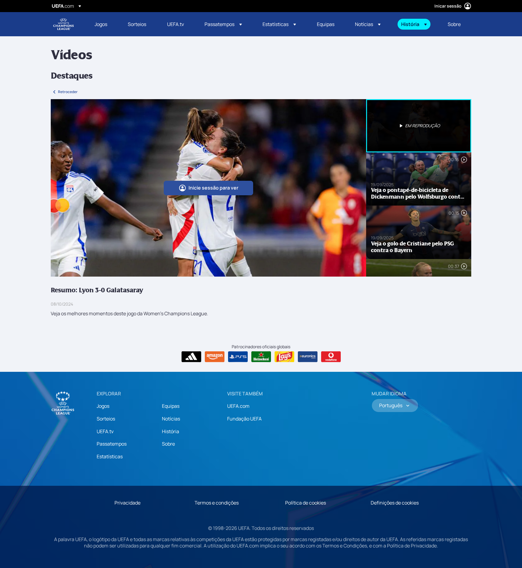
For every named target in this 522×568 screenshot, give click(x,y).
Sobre (168, 443)
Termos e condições (217, 502)
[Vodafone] (331, 356)
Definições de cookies (395, 502)
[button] (223, 24)
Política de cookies (305, 502)
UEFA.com (238, 406)
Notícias (171, 418)
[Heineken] (261, 356)
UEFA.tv (105, 431)
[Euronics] (307, 356)
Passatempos (112, 443)
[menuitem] (104, 24)
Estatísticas (110, 456)
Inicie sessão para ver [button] (213, 187)
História (170, 431)
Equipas (170, 406)
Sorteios (106, 418)
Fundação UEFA (244, 418)
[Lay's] (284, 356)
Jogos (103, 406)
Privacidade (127, 502)
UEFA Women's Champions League (63, 24)
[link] (101, 24)
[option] (418, 125)
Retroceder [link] (68, 91)
